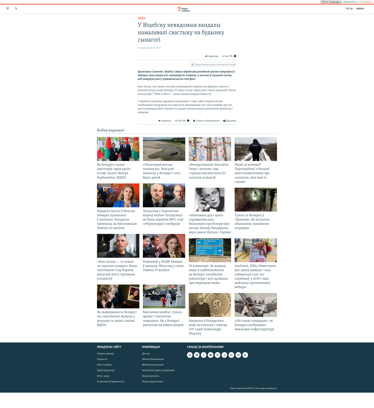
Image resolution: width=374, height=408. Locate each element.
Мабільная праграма (153, 365)
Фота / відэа (103, 376)
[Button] (212, 56)
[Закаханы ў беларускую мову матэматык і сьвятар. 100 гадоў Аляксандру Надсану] (210, 305)
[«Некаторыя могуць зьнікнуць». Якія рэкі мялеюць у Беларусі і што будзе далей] (164, 149)
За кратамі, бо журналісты (110, 381)
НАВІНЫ (360, 9)
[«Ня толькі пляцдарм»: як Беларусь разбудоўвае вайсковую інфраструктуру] (256, 305)
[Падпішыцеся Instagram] (231, 355)
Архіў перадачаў (105, 370)
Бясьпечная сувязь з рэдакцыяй (158, 370)
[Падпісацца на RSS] (245, 355)
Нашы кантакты (150, 376)
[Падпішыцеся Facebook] (196, 355)
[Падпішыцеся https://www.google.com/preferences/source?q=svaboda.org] (190, 355)
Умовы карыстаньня (152, 381)
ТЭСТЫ (349, 9)
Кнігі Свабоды (104, 365)
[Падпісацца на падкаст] (217, 355)
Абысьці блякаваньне (153, 359)
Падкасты (102, 359)
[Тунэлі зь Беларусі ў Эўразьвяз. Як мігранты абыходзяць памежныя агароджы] (256, 200)
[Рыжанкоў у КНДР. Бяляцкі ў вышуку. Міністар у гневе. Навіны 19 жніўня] (164, 246)
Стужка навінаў (105, 354)
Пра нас (146, 354)
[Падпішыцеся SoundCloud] (224, 355)
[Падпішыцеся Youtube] (210, 355)
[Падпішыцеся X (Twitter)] (203, 355)
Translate (367, 2)
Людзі (141, 18)
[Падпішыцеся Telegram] (238, 355)
